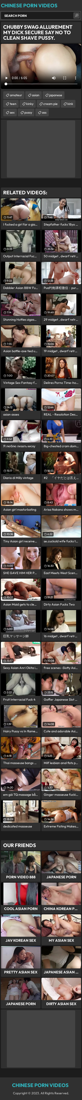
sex (12, 112)
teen (13, 104)
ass (44, 112)
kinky (29, 104)
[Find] (76, 15)
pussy (28, 112)
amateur (16, 95)
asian (35, 95)
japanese (55, 95)
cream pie (50, 104)
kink (70, 104)
